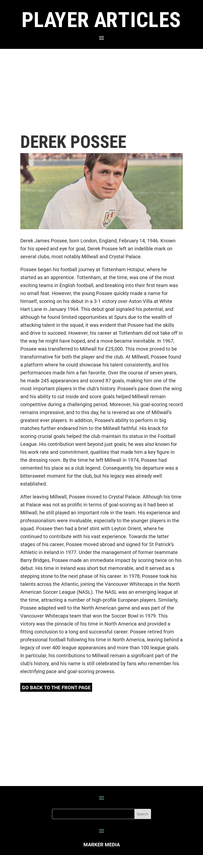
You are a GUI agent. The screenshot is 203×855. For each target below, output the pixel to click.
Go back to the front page (56, 688)
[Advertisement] (101, 91)
